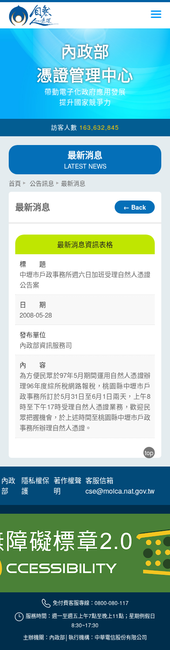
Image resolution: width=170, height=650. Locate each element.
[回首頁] (34, 15)
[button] (156, 17)
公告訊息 (42, 183)
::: (11, 179)
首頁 (15, 183)
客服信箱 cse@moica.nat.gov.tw (120, 485)
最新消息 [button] (85, 159)
